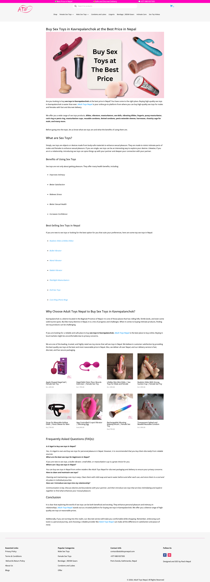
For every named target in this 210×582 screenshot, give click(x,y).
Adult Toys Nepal (85, 104)
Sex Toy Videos (154, 14)
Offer (60, 570)
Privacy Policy (10, 551)
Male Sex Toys (81, 14)
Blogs (7, 570)
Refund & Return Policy (15, 561)
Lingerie (112, 14)
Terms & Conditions (13, 556)
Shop (55, 14)
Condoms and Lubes (98, 14)
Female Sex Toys (66, 14)
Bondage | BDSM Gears (125, 14)
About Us (9, 565)
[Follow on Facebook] (165, 555)
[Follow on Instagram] (169, 555)
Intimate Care (142, 14)
